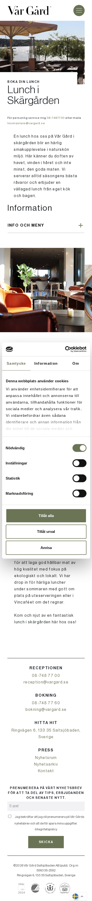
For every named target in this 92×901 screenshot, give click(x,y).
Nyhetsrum (46, 758)
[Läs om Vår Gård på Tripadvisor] (64, 888)
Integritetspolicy (46, 829)
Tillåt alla (46, 515)
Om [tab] (75, 363)
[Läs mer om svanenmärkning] (35, 888)
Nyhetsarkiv (46, 764)
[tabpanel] (42, 290)
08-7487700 (56, 117)
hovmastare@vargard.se (26, 123)
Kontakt (46, 771)
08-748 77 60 (46, 703)
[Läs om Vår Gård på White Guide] (23, 888)
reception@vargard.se (46, 682)
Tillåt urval (46, 531)
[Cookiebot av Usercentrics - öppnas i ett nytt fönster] (65, 349)
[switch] (79, 463)
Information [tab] (46, 363)
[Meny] (79, 10)
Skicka (46, 842)
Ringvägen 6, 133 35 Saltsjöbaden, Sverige (46, 733)
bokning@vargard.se (46, 710)
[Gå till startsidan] (29, 10)
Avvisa (46, 547)
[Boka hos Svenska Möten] (50, 888)
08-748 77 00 (46, 676)
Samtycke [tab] (16, 363)
